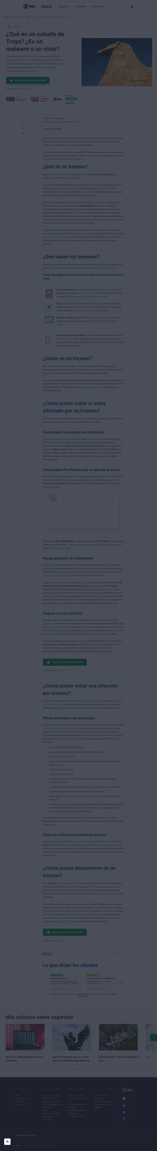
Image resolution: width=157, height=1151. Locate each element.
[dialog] (78, 575)
